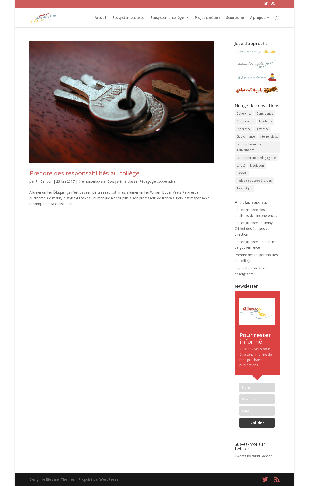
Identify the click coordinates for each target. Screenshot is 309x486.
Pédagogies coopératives (254, 181)
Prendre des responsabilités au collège (84, 173)
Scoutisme (235, 18)
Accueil (100, 18)
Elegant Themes (60, 479)
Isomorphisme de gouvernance (249, 147)
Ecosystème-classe (128, 18)
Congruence (264, 113)
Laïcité (241, 165)
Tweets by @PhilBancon (254, 456)
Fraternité (262, 129)
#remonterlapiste (91, 181)
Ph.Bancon (43, 181)
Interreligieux (269, 136)
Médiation (257, 165)
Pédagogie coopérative (157, 181)
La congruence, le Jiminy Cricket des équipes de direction (254, 228)
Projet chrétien (207, 18)
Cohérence (244, 113)
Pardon (242, 173)
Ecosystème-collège (167, 18)
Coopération (245, 121)
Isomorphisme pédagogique (256, 158)
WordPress (108, 479)
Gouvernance (246, 136)
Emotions (265, 121)
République (244, 188)
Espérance (244, 129)
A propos (257, 18)
